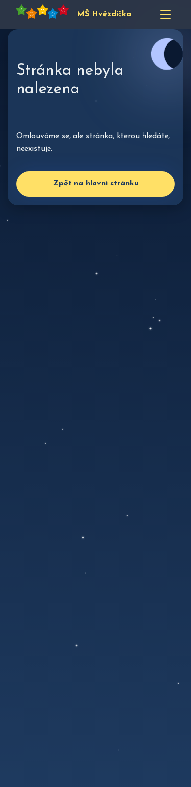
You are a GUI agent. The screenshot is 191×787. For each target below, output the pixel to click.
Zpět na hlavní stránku (96, 183)
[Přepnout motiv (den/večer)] (167, 54)
